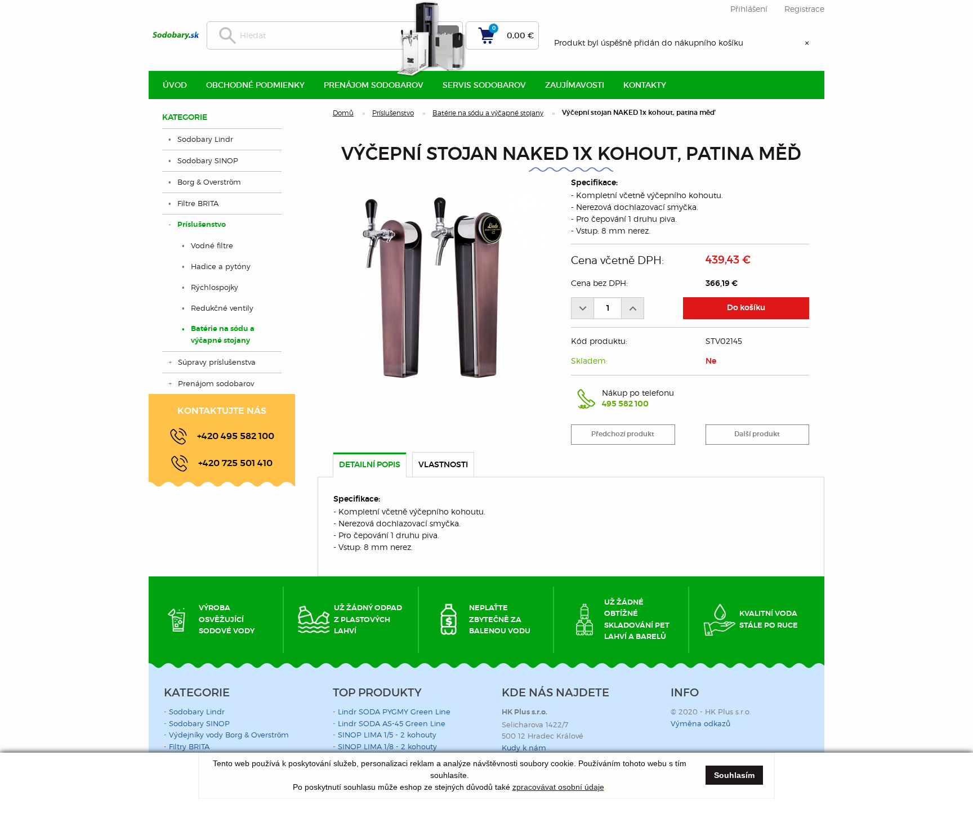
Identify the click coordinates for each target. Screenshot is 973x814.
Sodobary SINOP (207, 160)
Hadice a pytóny (221, 266)
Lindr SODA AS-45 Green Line (391, 723)
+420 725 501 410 (235, 463)
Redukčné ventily (222, 307)
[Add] (633, 308)
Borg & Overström (209, 181)
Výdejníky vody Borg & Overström (229, 734)
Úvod (175, 85)
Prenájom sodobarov (216, 383)
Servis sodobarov (484, 85)
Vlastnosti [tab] (443, 465)
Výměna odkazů (700, 723)
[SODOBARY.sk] (176, 35)
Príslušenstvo (393, 113)
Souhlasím (734, 775)
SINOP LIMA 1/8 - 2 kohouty (387, 746)
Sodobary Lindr (205, 139)
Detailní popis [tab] (369, 465)
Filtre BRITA (197, 203)
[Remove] (582, 308)
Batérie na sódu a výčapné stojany (487, 113)
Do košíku (746, 308)
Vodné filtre (212, 245)
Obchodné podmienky (255, 85)
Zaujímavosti (574, 85)
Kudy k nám (524, 747)
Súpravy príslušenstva (217, 361)
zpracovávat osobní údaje (558, 786)
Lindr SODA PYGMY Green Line (394, 711)
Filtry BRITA (189, 746)
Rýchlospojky (214, 287)
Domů (343, 113)
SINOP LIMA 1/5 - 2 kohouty (387, 734)
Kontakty (644, 85)
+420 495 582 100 (235, 436)
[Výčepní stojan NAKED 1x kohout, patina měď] (444, 277)
